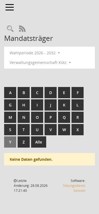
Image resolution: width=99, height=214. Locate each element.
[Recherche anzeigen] (10, 28)
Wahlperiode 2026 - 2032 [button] (33, 52)
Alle (38, 142)
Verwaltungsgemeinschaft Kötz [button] (39, 62)
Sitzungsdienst (74, 188)
